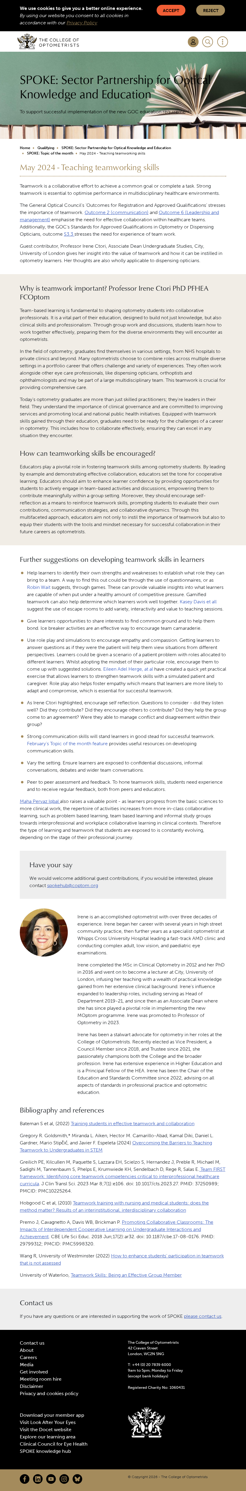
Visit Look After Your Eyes (48, 1422)
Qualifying (46, 148)
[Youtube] (51, 1479)
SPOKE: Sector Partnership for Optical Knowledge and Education (116, 148)
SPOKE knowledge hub (45, 1451)
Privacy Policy (82, 23)
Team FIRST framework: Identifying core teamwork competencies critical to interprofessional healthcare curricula (122, 1176)
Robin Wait (38, 587)
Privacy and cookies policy (49, 1393)
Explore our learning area (47, 1437)
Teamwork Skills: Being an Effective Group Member (126, 1275)
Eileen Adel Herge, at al (128, 669)
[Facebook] (24, 1479)
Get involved (34, 1372)
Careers (28, 1357)
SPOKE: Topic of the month (50, 153)
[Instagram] (64, 1479)
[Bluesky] (77, 1479)
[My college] (193, 41)
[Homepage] (48, 41)
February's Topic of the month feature (67, 743)
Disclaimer (31, 1386)
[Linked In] (38, 1479)
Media (26, 1364)
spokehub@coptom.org (72, 885)
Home (25, 148)
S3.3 (69, 234)
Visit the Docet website (45, 1429)
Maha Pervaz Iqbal (40, 801)
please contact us (202, 1316)
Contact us (32, 1343)
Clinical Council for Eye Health (54, 1444)
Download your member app (52, 1415)
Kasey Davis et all (198, 602)
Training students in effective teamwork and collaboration (132, 1123)
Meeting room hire (41, 1379)
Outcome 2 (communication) (116, 212)
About (27, 1350)
